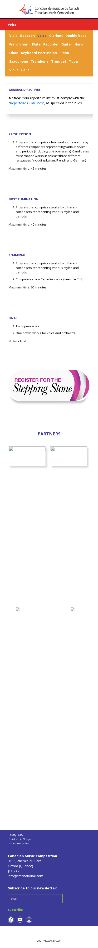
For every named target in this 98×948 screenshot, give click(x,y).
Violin (14, 70)
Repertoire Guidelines (26, 103)
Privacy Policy (16, 835)
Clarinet (56, 35)
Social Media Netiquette (22, 839)
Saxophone (18, 61)
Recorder (51, 44)
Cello (25, 70)
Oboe (13, 52)
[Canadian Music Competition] (49, 8)
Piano (64, 52)
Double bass (75, 35)
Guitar (66, 44)
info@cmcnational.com (25, 876)
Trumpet (58, 61)
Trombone (40, 61)
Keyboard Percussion (39, 52)
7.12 (80, 279)
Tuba (73, 61)
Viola (13, 35)
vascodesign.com (52, 940)
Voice (42, 35)
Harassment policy (19, 843)
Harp (79, 44)
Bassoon (27, 35)
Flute (36, 44)
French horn (19, 44)
